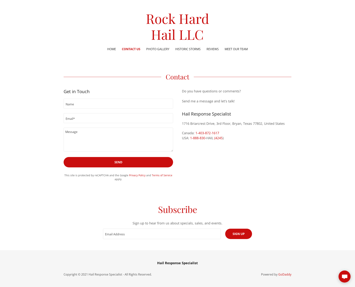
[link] (177, 38)
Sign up (239, 234)
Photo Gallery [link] (157, 49)
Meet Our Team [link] (236, 49)
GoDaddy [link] (284, 274)
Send (118, 162)
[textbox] (118, 104)
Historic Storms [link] (188, 49)
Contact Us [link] (131, 49)
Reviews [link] (213, 49)
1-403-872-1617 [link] (207, 133)
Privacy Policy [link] (137, 175)
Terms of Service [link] (162, 175)
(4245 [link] (218, 138)
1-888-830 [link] (197, 138)
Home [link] (111, 49)
